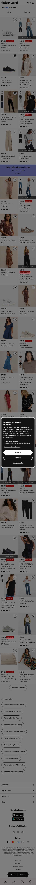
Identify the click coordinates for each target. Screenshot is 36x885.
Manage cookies (18, 463)
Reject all (18, 457)
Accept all (18, 452)
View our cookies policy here (12, 447)
